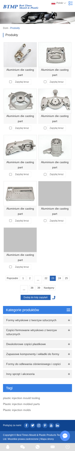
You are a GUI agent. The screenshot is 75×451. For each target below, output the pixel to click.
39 (38, 287)
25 (66, 278)
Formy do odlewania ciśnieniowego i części (33, 364)
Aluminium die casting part (20, 72)
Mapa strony (47, 439)
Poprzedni (12, 278)
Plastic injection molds (17, 410)
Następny (49, 287)
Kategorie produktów (22, 310)
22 (46, 278)
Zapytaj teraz (22, 81)
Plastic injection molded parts (21, 404)
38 (32, 287)
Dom (5, 28)
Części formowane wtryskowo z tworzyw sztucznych (31, 332)
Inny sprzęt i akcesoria (20, 374)
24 (59, 278)
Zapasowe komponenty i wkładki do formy (32, 354)
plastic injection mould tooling (21, 398)
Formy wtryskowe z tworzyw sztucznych (31, 320)
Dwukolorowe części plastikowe (26, 344)
